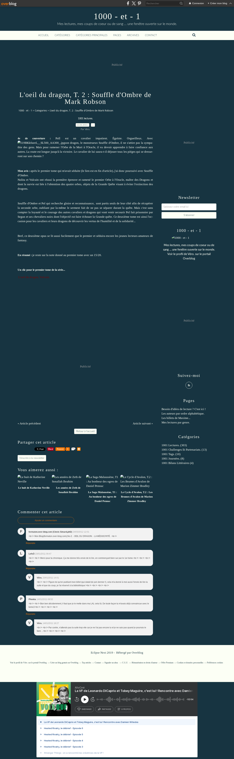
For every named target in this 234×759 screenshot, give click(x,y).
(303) (174, 445)
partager (106, 709)
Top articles (86, 662)
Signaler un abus (111, 662)
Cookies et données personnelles (190, 662)
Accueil (43, 35)
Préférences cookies (215, 662)
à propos (126, 709)
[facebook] (128, 3)
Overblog (137, 652)
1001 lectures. (85, 118)
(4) (178, 463)
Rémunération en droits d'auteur (144, 662)
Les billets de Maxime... (176, 418)
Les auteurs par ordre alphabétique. (183, 413)
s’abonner (86, 709)
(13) (184, 449)
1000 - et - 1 (117, 16)
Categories (41, 110)
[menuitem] (43, 35)
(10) (171, 454)
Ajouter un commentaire (46, 520)
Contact (151, 35)
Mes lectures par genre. (176, 422)
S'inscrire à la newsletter (31, 458)
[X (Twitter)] (134, 3)
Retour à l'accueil (85, 431)
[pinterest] (139, 3)
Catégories (62, 35)
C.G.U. (125, 662)
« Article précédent (29, 423)
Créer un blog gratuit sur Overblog (64, 662)
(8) (173, 458)
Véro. (191, 254)
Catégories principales (91, 35)
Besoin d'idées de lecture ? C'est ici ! (184, 409)
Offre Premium (167, 662)
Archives (133, 35)
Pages (117, 35)
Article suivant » (143, 423)
